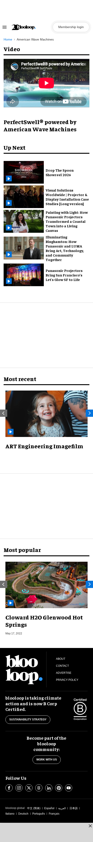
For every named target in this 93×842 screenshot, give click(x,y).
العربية (62, 808)
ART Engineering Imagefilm (44, 446)
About (60, 658)
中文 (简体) (33, 808)
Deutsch (23, 813)
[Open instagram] (19, 788)
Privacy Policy (67, 679)
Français (54, 813)
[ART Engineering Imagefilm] (46, 414)
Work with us (46, 759)
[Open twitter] (29, 788)
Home (8, 39)
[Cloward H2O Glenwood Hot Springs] (46, 585)
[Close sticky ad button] (90, 825)
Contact (62, 665)
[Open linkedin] (48, 788)
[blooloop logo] (31, 27)
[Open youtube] (68, 788)
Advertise (63, 672)
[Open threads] (38, 788)
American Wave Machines (35, 39)
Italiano (9, 813)
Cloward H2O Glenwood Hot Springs (44, 620)
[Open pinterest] (58, 788)
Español (49, 808)
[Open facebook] (9, 788)
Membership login (71, 27)
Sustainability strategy (27, 719)
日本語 (74, 808)
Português (38, 813)
